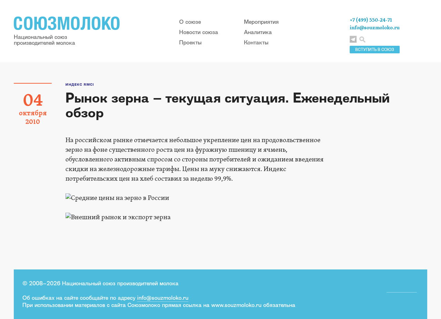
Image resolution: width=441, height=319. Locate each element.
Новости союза (198, 32)
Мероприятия (261, 21)
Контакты (256, 42)
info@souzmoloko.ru (375, 27)
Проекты (190, 42)
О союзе (190, 21)
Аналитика (258, 32)
